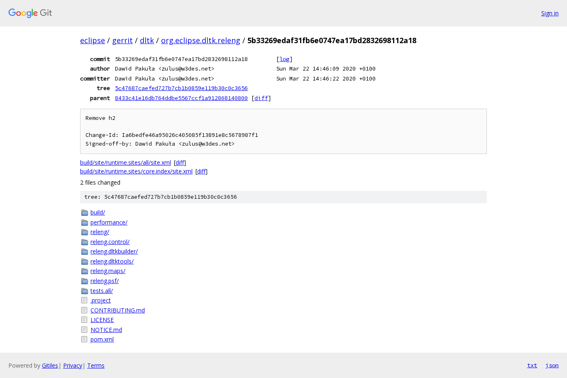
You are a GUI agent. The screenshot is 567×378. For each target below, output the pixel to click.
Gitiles (50, 365)
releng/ (99, 232)
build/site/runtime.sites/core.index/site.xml (136, 171)
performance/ (108, 222)
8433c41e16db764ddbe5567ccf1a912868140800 (181, 98)
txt (532, 365)
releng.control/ (110, 242)
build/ (97, 212)
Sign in (550, 13)
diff (261, 98)
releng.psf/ (104, 281)
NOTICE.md (106, 330)
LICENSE (102, 320)
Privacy (72, 365)
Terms (96, 365)
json (552, 365)
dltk (147, 40)
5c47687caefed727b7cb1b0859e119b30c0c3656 (181, 88)
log (284, 59)
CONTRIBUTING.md (117, 310)
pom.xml (102, 339)
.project (100, 300)
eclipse (92, 40)
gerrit (122, 40)
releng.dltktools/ (112, 261)
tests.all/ (101, 291)
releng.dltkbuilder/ (114, 251)
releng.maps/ (107, 271)
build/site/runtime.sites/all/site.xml (125, 162)
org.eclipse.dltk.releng (200, 40)
